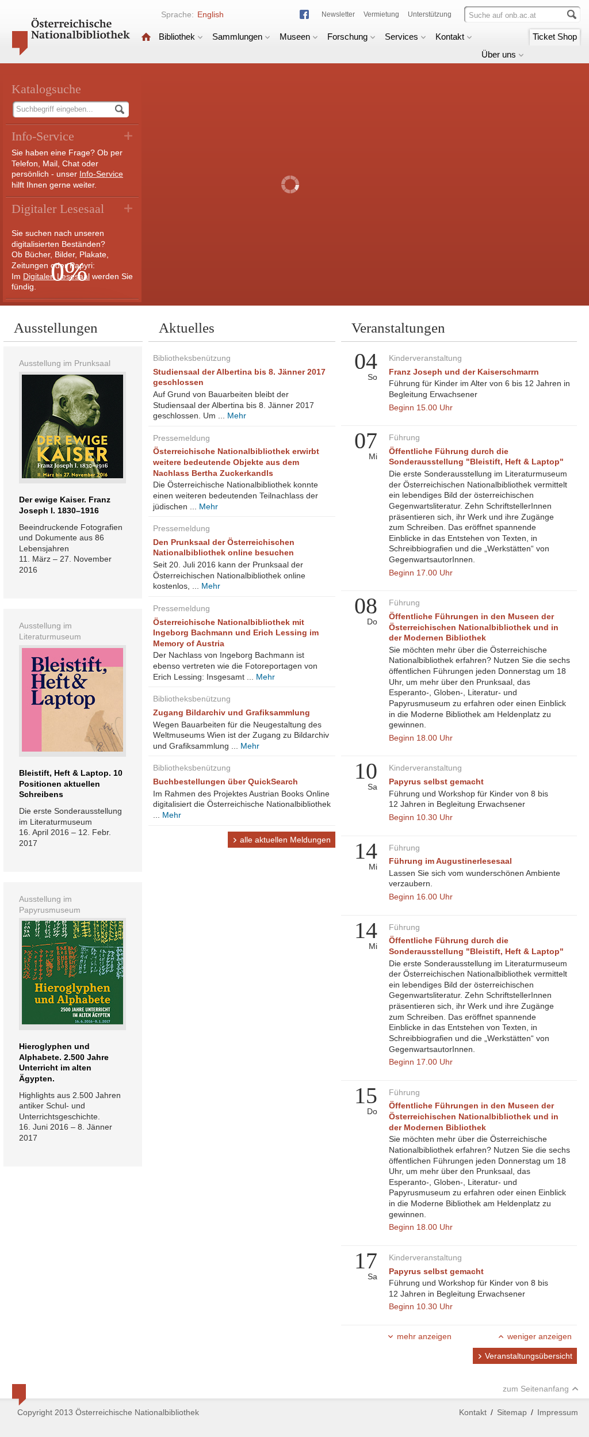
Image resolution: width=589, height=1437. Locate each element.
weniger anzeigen (539, 1336)
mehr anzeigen (424, 1336)
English (210, 14)
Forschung (347, 36)
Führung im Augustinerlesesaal (450, 861)
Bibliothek (177, 36)
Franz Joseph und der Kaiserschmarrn (464, 371)
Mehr (236, 415)
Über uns (498, 54)
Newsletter (338, 14)
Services (401, 36)
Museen (295, 36)
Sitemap (512, 1412)
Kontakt (449, 36)
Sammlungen (237, 36)
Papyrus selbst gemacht (436, 781)
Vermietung (381, 14)
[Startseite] (146, 36)
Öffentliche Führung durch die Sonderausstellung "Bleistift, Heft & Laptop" (476, 457)
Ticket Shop (555, 36)
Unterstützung (430, 14)
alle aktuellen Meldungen (285, 839)
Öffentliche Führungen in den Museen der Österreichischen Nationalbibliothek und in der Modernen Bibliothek (474, 627)
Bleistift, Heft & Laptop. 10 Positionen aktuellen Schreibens (71, 783)
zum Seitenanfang (536, 1388)
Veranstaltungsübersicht (528, 1355)
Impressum (557, 1412)
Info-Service (101, 173)
